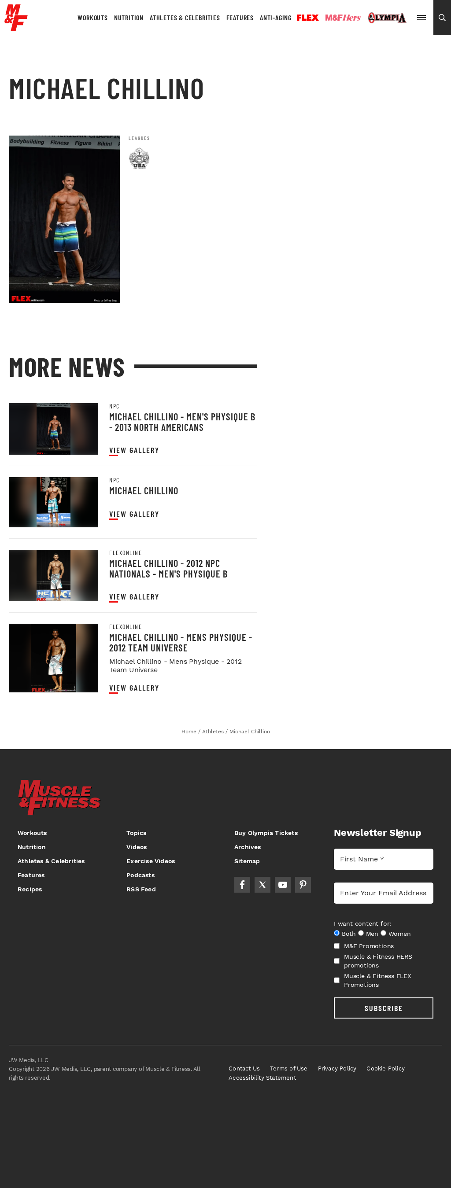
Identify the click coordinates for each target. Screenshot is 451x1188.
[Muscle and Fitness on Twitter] (262, 885)
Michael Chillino (143, 490)
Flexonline (125, 553)
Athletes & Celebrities (185, 17)
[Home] (16, 27)
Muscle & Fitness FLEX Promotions (377, 980)
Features (240, 17)
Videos (136, 846)
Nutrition (129, 17)
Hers (343, 17)
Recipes (30, 889)
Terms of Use (288, 1068)
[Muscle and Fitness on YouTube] (283, 885)
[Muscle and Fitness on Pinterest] (303, 885)
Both (349, 933)
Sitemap (247, 860)
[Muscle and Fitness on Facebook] (242, 885)
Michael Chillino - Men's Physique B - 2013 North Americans (182, 421)
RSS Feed (141, 889)
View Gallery (134, 450)
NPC (114, 406)
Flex (308, 17)
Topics (136, 832)
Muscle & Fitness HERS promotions (378, 961)
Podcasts (140, 875)
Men (372, 933)
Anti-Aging (276, 17)
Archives (247, 846)
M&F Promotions (369, 945)
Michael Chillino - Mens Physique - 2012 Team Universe (180, 642)
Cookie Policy (385, 1068)
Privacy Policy (337, 1068)
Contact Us (244, 1068)
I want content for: (362, 923)
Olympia (387, 18)
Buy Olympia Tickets (266, 832)
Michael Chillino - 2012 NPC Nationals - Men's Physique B (168, 568)
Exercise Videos (150, 860)
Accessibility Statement (262, 1077)
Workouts (92, 17)
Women (399, 933)
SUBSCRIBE (384, 1008)
